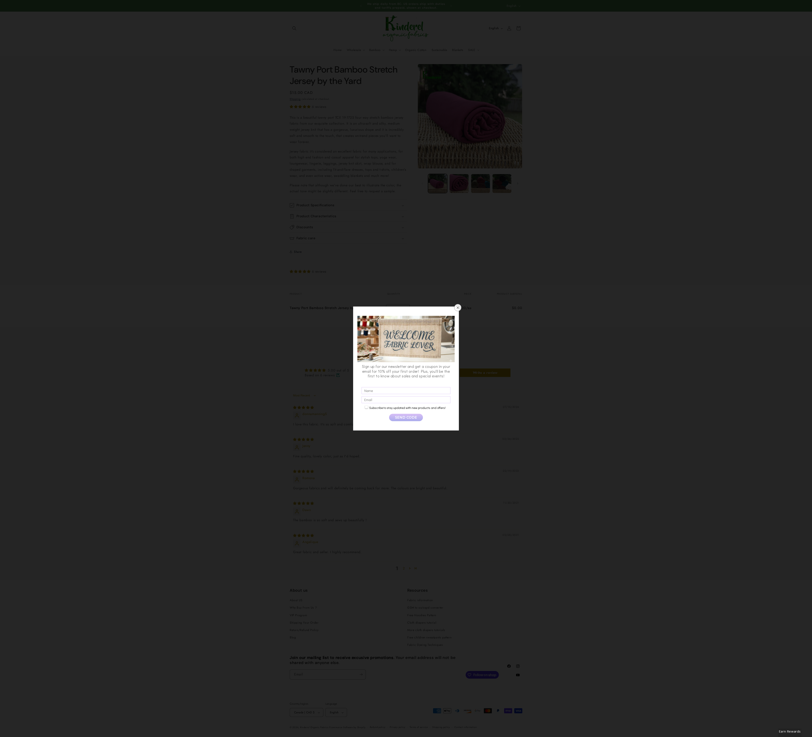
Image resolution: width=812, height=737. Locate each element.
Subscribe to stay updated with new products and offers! (407, 408)
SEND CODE (406, 417)
